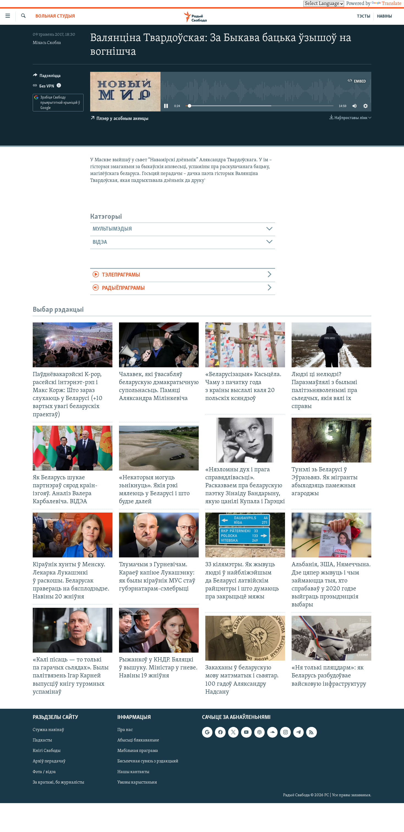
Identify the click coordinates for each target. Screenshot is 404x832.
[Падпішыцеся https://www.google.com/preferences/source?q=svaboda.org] (207, 732)
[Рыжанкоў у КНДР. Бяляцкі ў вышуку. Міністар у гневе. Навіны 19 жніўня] (159, 630)
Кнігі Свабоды (46, 751)
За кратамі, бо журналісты (58, 782)
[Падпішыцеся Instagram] (285, 732)
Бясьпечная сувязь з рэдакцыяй (147, 761)
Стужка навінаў (48, 730)
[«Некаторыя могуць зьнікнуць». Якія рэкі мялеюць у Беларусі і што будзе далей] (159, 448)
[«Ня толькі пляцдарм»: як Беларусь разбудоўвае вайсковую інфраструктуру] (331, 638)
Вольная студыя (55, 16)
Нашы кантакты (133, 772)
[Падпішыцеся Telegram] (298, 732)
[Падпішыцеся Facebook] (220, 732)
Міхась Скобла (47, 43)
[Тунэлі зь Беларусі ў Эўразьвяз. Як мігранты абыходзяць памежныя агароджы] (331, 440)
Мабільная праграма (137, 751)
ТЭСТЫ (363, 16)
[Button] (46, 77)
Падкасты (42, 740)
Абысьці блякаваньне (138, 740)
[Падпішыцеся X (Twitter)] (233, 732)
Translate (392, 3)
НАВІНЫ (384, 16)
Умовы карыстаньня (137, 782)
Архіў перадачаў (49, 761)
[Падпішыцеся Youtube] (246, 732)
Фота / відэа (44, 772)
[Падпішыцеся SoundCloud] (272, 732)
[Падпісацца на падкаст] (259, 732)
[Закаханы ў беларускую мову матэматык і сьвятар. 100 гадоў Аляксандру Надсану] (245, 638)
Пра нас (125, 730)
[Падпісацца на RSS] (311, 732)
